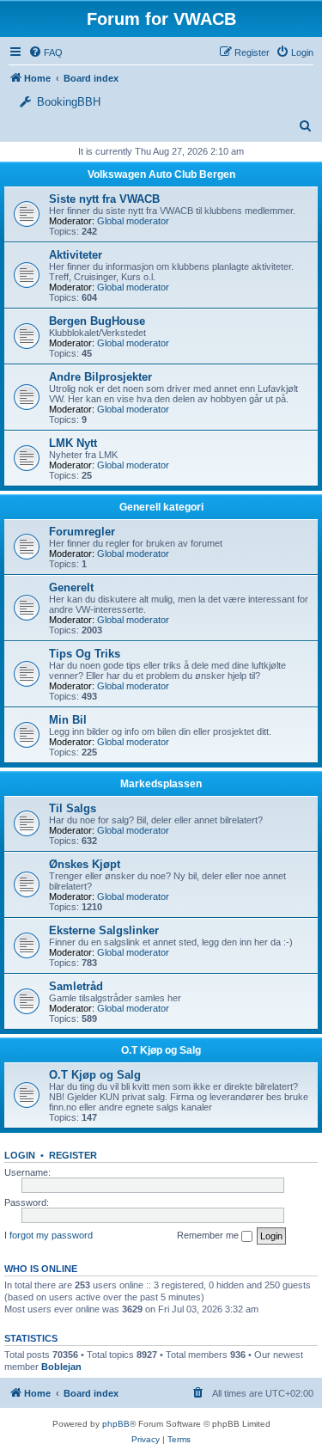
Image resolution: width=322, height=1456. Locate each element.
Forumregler (82, 531)
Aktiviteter (75, 254)
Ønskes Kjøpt (84, 864)
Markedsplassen (161, 784)
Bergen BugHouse (97, 321)
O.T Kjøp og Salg (161, 1050)
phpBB (116, 1423)
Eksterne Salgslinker (104, 930)
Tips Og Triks (84, 653)
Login (19, 1155)
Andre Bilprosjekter (100, 376)
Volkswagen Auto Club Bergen (161, 174)
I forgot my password (48, 1235)
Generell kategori (161, 507)
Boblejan (61, 1366)
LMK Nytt (73, 443)
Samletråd (76, 986)
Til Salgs (72, 808)
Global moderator (133, 221)
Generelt (71, 587)
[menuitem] (294, 52)
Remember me (209, 1235)
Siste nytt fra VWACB (104, 199)
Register (73, 1155)
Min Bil (68, 719)
